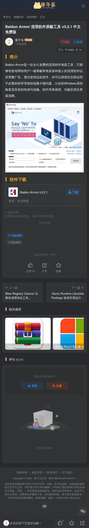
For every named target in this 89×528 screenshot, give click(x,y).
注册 (59, 386)
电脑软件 (19, 16)
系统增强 (32, 16)
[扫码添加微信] (83, 511)
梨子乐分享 (40, 478)
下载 (75, 192)
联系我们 (52, 472)
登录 (34, 386)
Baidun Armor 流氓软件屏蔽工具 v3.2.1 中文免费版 (43, 29)
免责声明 (37, 472)
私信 (79, 41)
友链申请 (22, 472)
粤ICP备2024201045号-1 (44, 488)
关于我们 (67, 472)
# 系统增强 (14, 242)
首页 (8, 16)
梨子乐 (19, 40)
